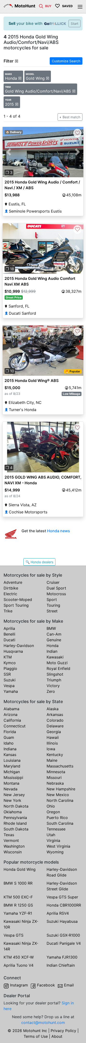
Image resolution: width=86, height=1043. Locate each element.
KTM (8, 657)
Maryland (12, 766)
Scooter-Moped (18, 599)
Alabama (11, 708)
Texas (9, 834)
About (56, 1036)
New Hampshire (61, 789)
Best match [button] (71, 117)
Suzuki (10, 680)
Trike (8, 611)
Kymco (10, 662)
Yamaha (11, 691)
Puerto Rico (57, 817)
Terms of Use (36, 1036)
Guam (9, 737)
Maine (52, 760)
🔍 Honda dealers (39, 562)
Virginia (53, 840)
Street (52, 611)
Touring (53, 605)
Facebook (46, 985)
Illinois (52, 743)
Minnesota (56, 771)
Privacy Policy (63, 1030)
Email (69, 985)
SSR (7, 674)
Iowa (51, 748)
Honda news (58, 530)
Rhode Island (15, 823)
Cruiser (53, 582)
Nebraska (55, 783)
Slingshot (55, 674)
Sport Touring (16, 605)
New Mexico (58, 794)
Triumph (54, 680)
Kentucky (55, 754)
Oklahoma (13, 811)
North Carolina (60, 800)
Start (74, 23)
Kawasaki (55, 657)
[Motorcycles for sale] (41, 5)
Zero (51, 691)
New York (12, 800)
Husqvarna (13, 651)
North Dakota (16, 806)
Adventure (13, 582)
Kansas (10, 754)
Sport (52, 599)
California (12, 720)
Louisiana (12, 760)
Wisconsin (13, 852)
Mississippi (13, 777)
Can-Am (54, 634)
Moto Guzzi (57, 662)
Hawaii (53, 737)
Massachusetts (60, 766)
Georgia (54, 731)
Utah (51, 834)
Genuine (54, 639)
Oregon (53, 811)
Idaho (9, 743)
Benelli (9, 634)
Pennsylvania (15, 817)
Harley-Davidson (19, 645)
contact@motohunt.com (43, 1022)
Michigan (12, 771)
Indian (52, 651)
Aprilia (9, 628)
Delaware (55, 726)
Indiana (10, 748)
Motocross (56, 593)
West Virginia (58, 846)
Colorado (55, 720)
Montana (11, 783)
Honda (53, 645)
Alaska (53, 708)
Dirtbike (11, 588)
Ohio (51, 806)
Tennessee (56, 829)
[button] (9, 152)
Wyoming (55, 852)
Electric (10, 593)
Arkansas (55, 714)
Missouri (54, 777)
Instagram (19, 985)
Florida (10, 731)
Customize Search (66, 61)
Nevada (10, 789)
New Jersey (14, 794)
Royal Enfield (58, 668)
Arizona (10, 714)
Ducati (9, 639)
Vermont (11, 840)
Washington (14, 846)
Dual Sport (56, 588)
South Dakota (16, 829)
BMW (51, 628)
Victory (53, 685)
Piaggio (10, 668)
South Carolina (60, 823)
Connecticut (15, 726)
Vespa (9, 685)
